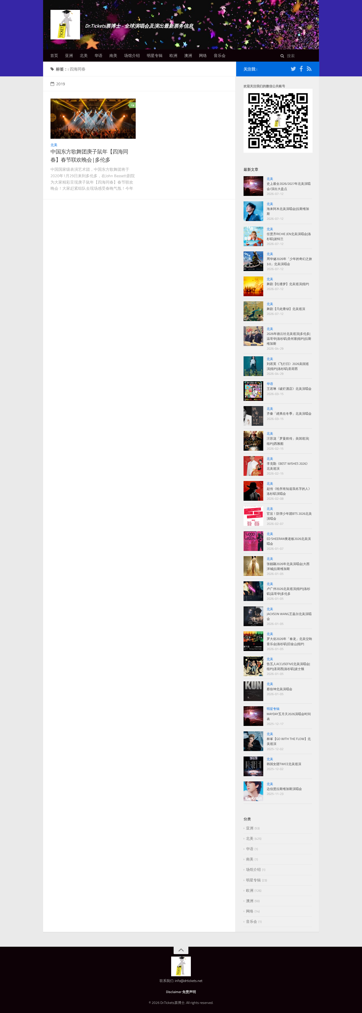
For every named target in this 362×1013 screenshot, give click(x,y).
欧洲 (173, 55)
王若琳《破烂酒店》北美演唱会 (289, 388)
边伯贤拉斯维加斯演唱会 (284, 788)
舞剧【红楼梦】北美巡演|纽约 (288, 283)
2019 (60, 84)
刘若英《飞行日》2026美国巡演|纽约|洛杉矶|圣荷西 (288, 366)
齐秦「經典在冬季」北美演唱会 (289, 413)
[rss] (309, 69)
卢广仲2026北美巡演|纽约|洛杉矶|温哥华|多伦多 (288, 591)
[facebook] (301, 69)
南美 (113, 55)
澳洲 (188, 55)
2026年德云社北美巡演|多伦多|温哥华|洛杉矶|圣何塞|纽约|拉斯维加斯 (289, 338)
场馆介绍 (132, 55)
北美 (84, 55)
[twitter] (293, 69)
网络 (203, 55)
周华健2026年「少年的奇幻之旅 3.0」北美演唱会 (289, 261)
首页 (54, 55)
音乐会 (220, 55)
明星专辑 (155, 55)
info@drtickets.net (188, 980)
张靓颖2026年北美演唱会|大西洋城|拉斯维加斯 (288, 566)
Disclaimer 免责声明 (181, 991)
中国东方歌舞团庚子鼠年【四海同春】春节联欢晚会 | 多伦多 (89, 155)
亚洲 (69, 55)
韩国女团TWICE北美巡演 (284, 763)
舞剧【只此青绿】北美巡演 (286, 308)
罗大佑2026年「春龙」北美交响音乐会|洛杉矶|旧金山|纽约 (289, 641)
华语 (98, 55)
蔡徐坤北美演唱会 (279, 689)
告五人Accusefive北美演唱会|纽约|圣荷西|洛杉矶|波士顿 (288, 666)
